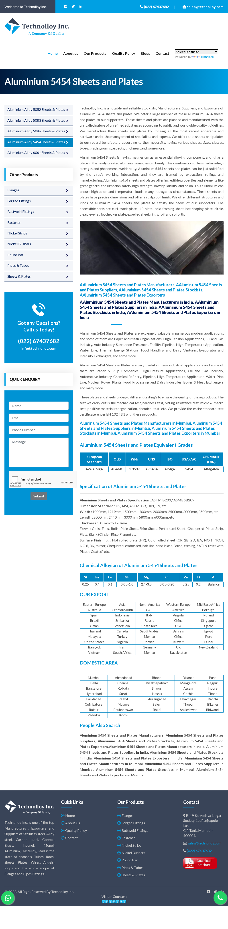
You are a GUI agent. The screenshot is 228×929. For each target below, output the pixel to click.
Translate (207, 57)
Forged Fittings (19, 201)
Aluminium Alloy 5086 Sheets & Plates (36, 131)
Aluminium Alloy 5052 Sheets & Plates (36, 109)
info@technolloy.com (38, 348)
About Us (72, 823)
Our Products (95, 53)
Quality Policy (123, 53)
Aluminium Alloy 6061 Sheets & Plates (36, 152)
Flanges (13, 190)
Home (53, 53)
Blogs (145, 53)
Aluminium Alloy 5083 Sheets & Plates (36, 120)
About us (70, 53)
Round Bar (15, 254)
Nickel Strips (17, 233)
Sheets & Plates (19, 276)
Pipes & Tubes (18, 265)
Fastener (14, 222)
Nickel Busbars (19, 244)
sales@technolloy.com (204, 843)
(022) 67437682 (199, 850)
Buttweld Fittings (20, 211)
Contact (162, 53)
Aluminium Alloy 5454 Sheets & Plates (36, 142)
